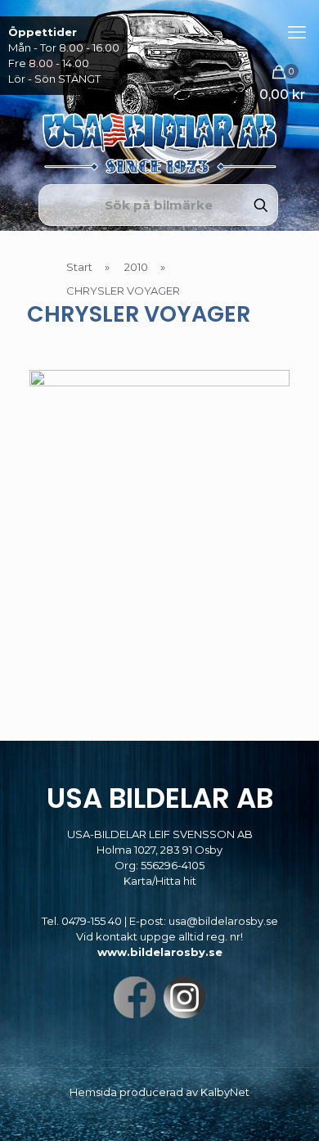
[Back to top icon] (285, 1107)
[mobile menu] (297, 33)
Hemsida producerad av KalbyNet (159, 1091)
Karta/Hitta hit (160, 880)
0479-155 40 (91, 920)
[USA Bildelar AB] (159, 90)
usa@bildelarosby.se (223, 920)
